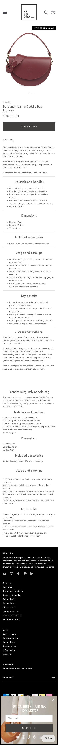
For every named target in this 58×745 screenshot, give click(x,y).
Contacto (7, 583)
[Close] (53, 699)
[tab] (10, 139)
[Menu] (5, 12)
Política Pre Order (11, 619)
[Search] (46, 12)
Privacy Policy (9, 599)
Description (8, 139)
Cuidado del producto (13, 591)
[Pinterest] (34, 736)
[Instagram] (23, 736)
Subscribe (29, 728)
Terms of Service (10, 611)
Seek (5, 629)
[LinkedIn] (40, 736)
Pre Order (7, 587)
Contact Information (12, 595)
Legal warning (9, 634)
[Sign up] (53, 677)
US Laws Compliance (12, 615)
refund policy (9, 650)
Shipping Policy (10, 607)
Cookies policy (9, 646)
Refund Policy (9, 603)
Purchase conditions (12, 638)
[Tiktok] (29, 736)
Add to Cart (29, 126)
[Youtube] (17, 736)
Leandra (7, 102)
